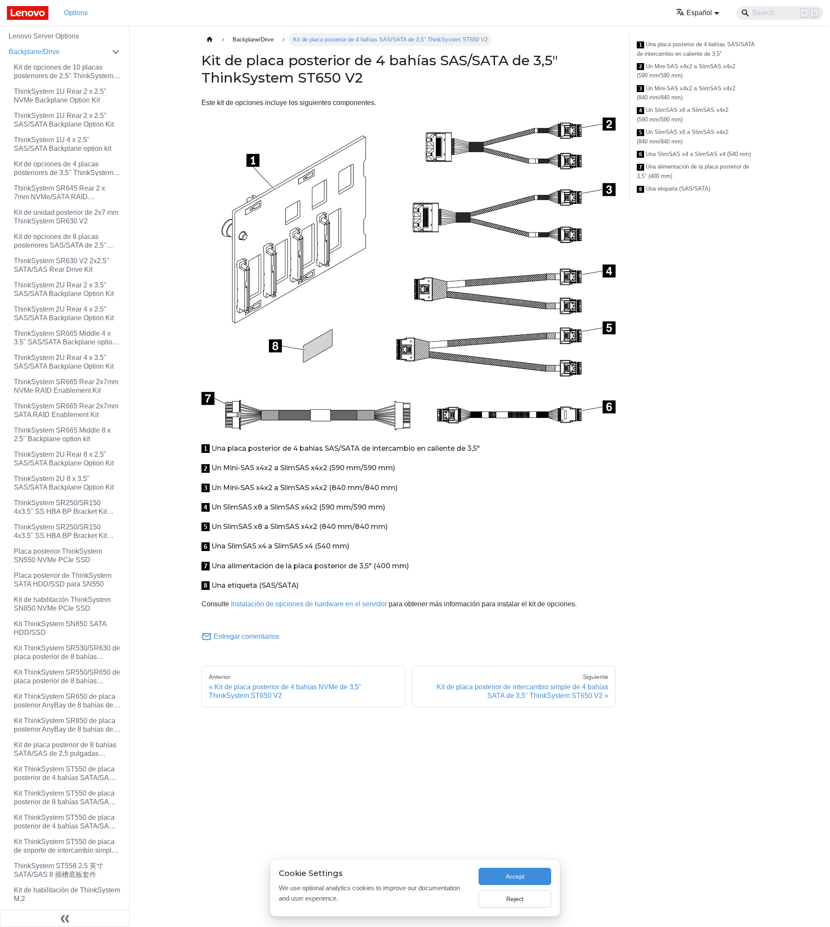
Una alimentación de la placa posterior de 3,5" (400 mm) (693, 171)
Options (76, 12)
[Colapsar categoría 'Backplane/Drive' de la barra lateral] (115, 52)
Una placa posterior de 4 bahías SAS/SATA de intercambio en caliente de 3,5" (695, 49)
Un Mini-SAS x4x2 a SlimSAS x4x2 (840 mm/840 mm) (686, 93)
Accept (515, 876)
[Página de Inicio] (209, 39)
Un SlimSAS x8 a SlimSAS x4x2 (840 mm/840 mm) (682, 137)
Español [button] (699, 12)
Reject (515, 898)
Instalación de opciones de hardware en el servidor (309, 604)
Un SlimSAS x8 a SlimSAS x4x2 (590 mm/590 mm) (682, 115)
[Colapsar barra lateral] (65, 918)
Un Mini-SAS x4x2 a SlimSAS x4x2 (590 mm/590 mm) (686, 71)
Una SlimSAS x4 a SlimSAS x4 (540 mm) (695, 154)
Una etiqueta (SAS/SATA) (674, 188)
